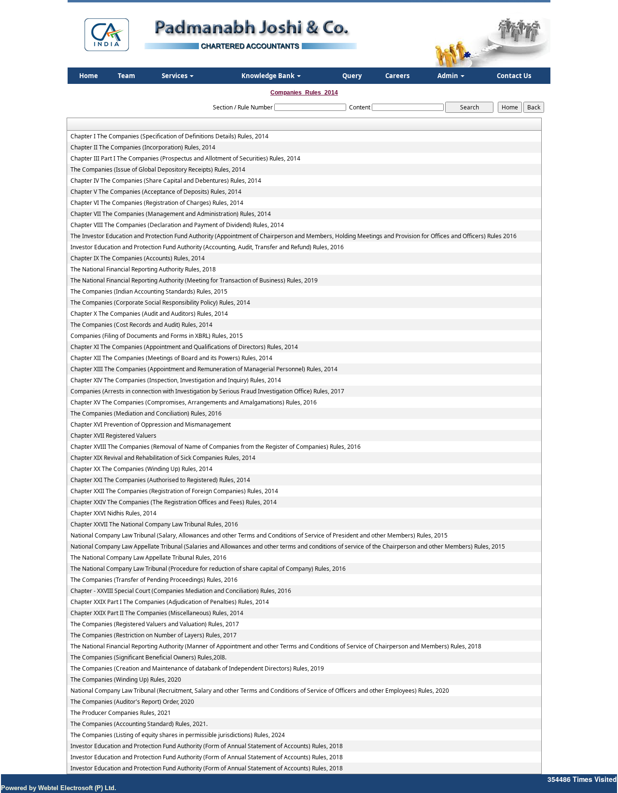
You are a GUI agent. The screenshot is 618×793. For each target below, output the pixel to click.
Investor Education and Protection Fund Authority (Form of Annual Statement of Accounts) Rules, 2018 (206, 746)
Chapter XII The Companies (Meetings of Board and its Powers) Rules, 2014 (171, 358)
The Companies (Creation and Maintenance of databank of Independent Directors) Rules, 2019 (197, 668)
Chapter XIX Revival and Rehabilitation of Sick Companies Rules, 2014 (162, 458)
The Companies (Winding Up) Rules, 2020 (125, 680)
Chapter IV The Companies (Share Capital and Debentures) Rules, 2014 (165, 181)
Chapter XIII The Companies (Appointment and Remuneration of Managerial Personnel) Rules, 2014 (203, 369)
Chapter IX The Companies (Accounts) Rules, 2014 (137, 258)
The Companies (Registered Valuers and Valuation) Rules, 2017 (154, 624)
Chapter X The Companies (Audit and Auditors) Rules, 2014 (149, 314)
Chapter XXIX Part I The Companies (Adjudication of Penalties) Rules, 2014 (169, 602)
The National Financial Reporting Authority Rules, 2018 (143, 269)
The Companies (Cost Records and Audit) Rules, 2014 (141, 325)
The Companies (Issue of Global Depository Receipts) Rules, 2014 (157, 170)
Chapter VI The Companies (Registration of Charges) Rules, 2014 (156, 203)
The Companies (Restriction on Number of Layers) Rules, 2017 (153, 635)
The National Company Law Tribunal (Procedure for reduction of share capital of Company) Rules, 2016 (208, 569)
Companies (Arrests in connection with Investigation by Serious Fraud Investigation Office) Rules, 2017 (207, 391)
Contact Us (514, 75)
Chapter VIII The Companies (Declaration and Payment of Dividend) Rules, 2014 (177, 225)
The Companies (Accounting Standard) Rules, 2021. (139, 724)
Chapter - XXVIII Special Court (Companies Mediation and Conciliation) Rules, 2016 (180, 591)
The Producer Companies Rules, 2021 (120, 713)
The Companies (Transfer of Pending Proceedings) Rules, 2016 (154, 580)
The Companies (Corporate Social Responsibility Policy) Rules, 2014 (160, 303)
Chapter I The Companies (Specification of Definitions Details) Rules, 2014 (169, 136)
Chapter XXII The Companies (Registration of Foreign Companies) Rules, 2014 (174, 491)
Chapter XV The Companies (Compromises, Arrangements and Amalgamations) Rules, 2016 (193, 402)
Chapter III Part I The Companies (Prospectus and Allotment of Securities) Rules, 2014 (185, 158)
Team (126, 75)
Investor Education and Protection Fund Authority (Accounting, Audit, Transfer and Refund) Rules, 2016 (207, 247)
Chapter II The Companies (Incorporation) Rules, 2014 (142, 147)
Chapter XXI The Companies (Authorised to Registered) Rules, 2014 (160, 480)
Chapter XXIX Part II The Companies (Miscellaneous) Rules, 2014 (156, 613)
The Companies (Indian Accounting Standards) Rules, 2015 (148, 292)
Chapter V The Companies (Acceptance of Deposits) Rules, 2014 (155, 192)
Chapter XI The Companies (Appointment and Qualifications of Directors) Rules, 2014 (184, 347)
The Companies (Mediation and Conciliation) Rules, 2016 (146, 413)
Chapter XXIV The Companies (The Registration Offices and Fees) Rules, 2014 (173, 502)
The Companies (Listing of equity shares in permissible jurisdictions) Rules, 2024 (177, 735)
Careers (397, 75)
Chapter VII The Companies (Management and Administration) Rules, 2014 (170, 214)
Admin (448, 75)
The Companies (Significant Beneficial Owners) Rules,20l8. (148, 657)
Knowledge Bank (268, 75)
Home (88, 75)
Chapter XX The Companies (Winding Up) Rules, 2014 (141, 469)
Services (175, 75)
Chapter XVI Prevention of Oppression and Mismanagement (150, 425)
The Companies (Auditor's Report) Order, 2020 (132, 702)
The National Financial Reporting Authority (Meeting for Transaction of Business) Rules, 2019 (194, 280)
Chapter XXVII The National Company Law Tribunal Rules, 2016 (154, 524)
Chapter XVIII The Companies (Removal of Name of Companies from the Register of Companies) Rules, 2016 (215, 447)
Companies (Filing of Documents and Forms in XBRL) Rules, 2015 (156, 336)
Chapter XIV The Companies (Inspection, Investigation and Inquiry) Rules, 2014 (175, 380)
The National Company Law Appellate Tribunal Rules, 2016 (148, 558)
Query (352, 75)
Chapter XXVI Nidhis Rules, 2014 (113, 513)
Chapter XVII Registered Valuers (113, 436)
